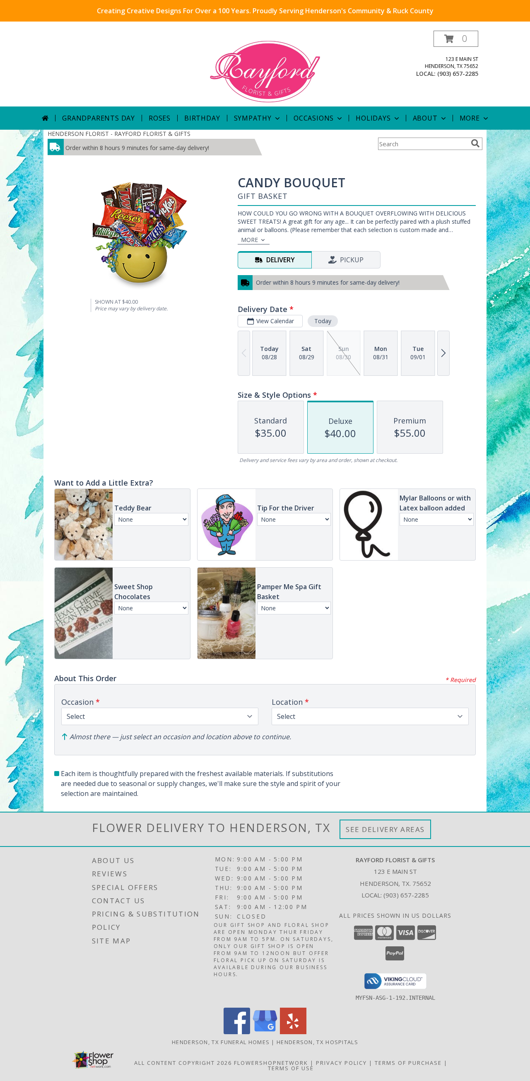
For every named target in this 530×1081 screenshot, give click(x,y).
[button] (456, 39)
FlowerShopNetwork (271, 1062)
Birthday (202, 118)
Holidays (373, 118)
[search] (475, 143)
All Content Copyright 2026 (183, 1062)
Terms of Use (291, 1068)
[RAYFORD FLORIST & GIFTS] (265, 69)
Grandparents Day (98, 118)
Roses (160, 118)
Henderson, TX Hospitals (317, 1042)
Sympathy (253, 118)
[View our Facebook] (237, 1032)
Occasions (314, 118)
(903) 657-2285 (457, 73)
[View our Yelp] (293, 1032)
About (425, 118)
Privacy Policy (341, 1062)
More (470, 118)
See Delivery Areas (385, 829)
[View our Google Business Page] (265, 1032)
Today (322, 321)
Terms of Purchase (408, 1062)
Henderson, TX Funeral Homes (221, 1042)
